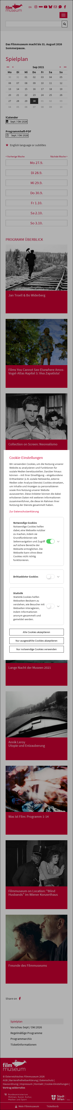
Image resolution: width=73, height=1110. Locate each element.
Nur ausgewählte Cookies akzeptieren (36, 640)
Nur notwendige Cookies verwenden (36, 649)
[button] (58, 541)
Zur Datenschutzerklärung (24, 511)
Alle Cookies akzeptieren (36, 632)
